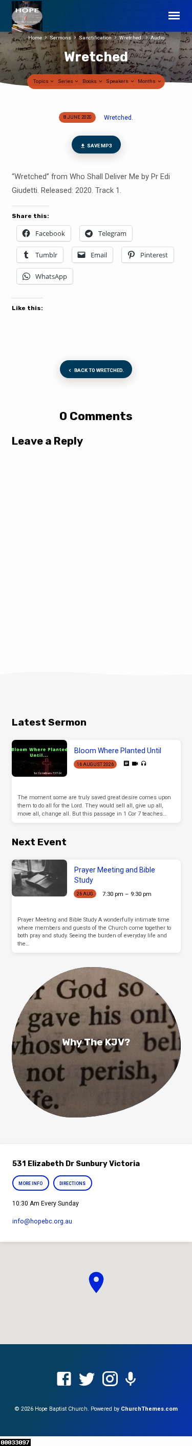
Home (35, 37)
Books (90, 81)
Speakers (118, 81)
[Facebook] (64, 1379)
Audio (157, 37)
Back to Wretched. (98, 370)
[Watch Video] (135, 764)
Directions (72, 1183)
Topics (41, 81)
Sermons (60, 37)
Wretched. (131, 37)
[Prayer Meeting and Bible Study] (39, 878)
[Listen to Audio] (143, 764)
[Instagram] (110, 1379)
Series (66, 81)
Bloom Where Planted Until (117, 751)
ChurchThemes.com (149, 1409)
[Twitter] (87, 1379)
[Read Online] (126, 764)
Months (147, 81)
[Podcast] (130, 1379)
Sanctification (95, 37)
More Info (31, 1183)
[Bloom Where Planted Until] (39, 758)
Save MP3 (99, 145)
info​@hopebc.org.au (42, 1221)
